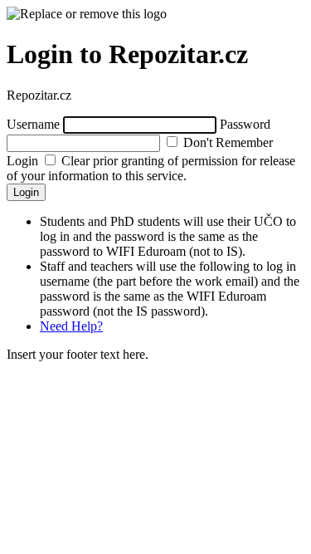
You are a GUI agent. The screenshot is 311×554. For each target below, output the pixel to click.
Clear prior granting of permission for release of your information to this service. (151, 168)
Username (33, 124)
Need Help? (71, 326)
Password (245, 124)
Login (26, 192)
